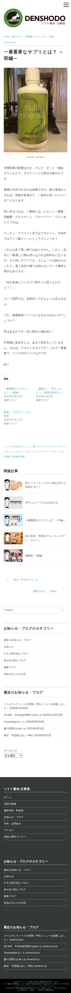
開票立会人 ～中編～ (45, 591)
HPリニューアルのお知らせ (41, 502)
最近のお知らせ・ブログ (17, 640)
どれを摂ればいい (17, 446)
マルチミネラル (57, 451)
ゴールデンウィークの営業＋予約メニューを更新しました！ (34, 706)
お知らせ (9, 646)
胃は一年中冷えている (25, 579)
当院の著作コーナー (15, 836)
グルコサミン (50, 446)
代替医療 (15, 456)
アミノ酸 (31, 446)
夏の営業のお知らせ (15, 728)
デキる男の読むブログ (16, 653)
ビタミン (19, 451)
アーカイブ (10, 750)
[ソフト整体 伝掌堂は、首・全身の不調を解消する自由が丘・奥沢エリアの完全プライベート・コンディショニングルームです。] (35, 10)
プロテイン (43, 451)
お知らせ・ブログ (13, 817)
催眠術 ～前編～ (34, 555)
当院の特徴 (10, 803)
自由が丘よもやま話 (15, 674)
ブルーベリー (31, 451)
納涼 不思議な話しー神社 (18, 735)
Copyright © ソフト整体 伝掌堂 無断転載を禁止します (35, 982)
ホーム (7, 797)
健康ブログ (10, 667)
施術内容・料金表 (13, 810)
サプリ (60, 446)
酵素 (23, 456)
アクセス (9, 830)
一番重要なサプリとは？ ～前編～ (40, 36)
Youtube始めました (14, 721)
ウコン (39, 446)
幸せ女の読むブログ (15, 660)
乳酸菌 (7, 456)
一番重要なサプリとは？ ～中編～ (45, 520)
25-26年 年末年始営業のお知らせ (23, 715)
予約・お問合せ (12, 823)
